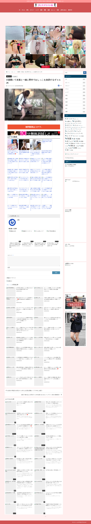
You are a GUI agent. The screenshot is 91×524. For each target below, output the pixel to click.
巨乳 (27, 9)
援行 (67, 143)
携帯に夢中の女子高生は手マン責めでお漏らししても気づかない (12, 190)
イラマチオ (79, 123)
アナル (73, 123)
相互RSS (70, 9)
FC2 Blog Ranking (69, 157)
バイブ (74, 129)
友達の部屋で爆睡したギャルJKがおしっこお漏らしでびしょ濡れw (24, 207)
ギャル (23, 9)
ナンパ (83, 127)
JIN (60, 85)
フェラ (78, 131)
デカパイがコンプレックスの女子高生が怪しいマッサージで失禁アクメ (24, 190)
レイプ (37, 9)
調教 (45, 9)
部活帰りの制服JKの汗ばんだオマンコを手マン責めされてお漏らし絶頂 (24, 171)
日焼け (78, 143)
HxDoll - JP (68, 294)
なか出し (78, 121)
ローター (76, 136)
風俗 (72, 150)
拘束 (58, 9)
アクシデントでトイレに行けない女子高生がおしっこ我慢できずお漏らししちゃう (35, 153)
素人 (75, 108)
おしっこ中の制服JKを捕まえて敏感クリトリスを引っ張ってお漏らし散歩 (47, 190)
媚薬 (78, 138)
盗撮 (49, 9)
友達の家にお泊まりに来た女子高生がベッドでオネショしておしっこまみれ (35, 207)
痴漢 (41, 9)
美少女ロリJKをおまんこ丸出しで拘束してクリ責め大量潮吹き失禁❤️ (12, 152)
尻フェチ (70, 141)
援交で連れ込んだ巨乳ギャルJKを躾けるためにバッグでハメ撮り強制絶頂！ (40, 394)
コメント (11, 255)
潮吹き (72, 145)
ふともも (68, 123)
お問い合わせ (63, 9)
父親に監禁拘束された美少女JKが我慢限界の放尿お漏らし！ (24, 152)
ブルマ (69, 133)
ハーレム (68, 129)
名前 (9, 267)
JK (19, 9)
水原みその (83, 143)
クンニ (81, 125)
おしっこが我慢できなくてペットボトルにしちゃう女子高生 (12, 207)
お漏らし (15, 76)
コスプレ (68, 127)
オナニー (32, 9)
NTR (71, 118)
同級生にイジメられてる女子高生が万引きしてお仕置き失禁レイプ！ (35, 171)
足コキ (80, 148)
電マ (68, 150)
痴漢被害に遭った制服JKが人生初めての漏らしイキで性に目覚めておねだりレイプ (12, 171)
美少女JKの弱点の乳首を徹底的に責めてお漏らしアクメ (47, 152)
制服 (69, 138)
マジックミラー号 (77, 133)
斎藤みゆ (73, 143)
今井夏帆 (82, 136)
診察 (71, 148)
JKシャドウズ (68, 311)
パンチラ (70, 131)
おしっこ (53, 9)
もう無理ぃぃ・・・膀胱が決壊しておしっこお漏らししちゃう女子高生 (47, 207)
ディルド (79, 127)
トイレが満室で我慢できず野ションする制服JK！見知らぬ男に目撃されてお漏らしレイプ (47, 171)
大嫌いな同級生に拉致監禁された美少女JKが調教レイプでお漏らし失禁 (35, 190)
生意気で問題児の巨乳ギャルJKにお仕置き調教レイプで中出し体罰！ (25, 390)
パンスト (80, 129)
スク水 (74, 127)
